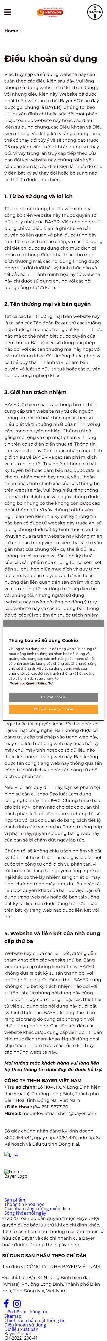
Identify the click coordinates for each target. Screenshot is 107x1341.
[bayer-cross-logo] (95, 12)
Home (11, 30)
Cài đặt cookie (53, 697)
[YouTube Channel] (29, 1306)
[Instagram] (17, 1306)
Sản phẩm (14, 1200)
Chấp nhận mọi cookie (53, 709)
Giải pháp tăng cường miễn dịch (37, 1209)
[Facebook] (6, 1306)
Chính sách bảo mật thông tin (35, 1320)
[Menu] (7, 12)
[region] (54, 670)
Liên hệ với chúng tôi (25, 1312)
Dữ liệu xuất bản (21, 1329)
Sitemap (12, 1316)
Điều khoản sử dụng (25, 1325)
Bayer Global (17, 1334)
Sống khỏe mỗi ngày (25, 1213)
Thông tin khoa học (24, 1204)
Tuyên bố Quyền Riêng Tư (31, 683)
